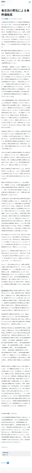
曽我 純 (5, 454)
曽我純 (6, 18)
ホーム (3, 5)
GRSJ (3, 1)
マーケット (4, 447)
